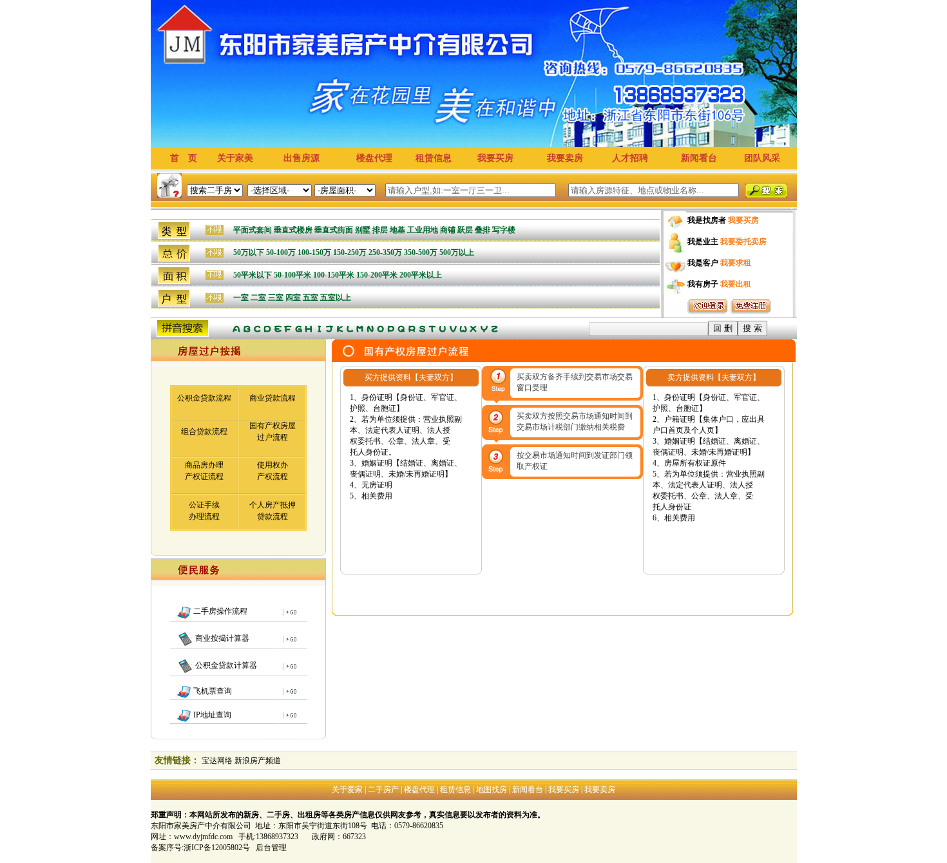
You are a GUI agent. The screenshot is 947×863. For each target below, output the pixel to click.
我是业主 (727, 241)
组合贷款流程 (204, 431)
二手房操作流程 (219, 611)
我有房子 (719, 284)
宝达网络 (217, 760)
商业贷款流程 (272, 398)
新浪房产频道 (257, 760)
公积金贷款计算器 (225, 665)
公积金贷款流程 (204, 398)
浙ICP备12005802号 (217, 847)
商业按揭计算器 (221, 638)
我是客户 (719, 262)
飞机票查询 (211, 691)
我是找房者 (723, 220)
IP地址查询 (211, 714)
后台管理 (271, 847)
